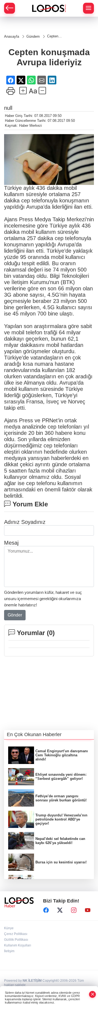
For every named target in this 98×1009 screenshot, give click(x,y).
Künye (9, 928)
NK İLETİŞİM (32, 981)
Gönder (15, 615)
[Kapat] (92, 994)
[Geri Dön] (9, 8)
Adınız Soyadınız (24, 522)
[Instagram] (73, 910)
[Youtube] (87, 910)
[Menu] (88, 8)
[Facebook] (46, 910)
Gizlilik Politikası (16, 940)
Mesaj (11, 543)
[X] (59, 910)
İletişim (9, 951)
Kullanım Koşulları (17, 945)
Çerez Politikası (15, 934)
